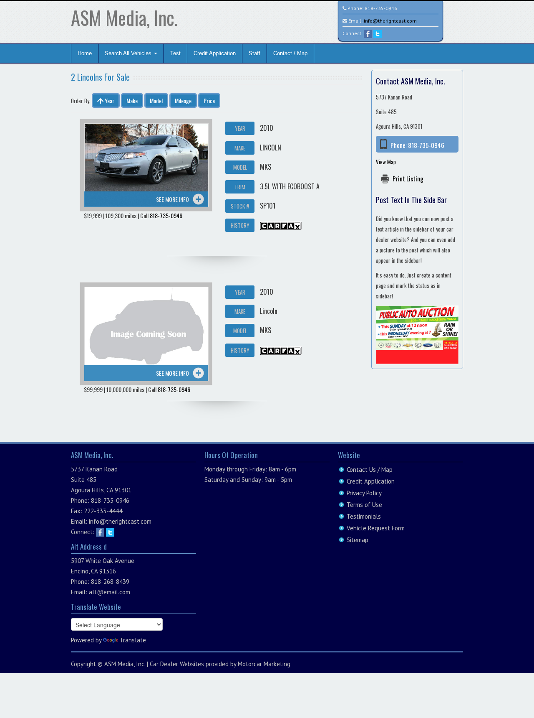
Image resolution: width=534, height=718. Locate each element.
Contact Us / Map (370, 470)
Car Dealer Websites (177, 664)
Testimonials (364, 516)
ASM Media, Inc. (124, 17)
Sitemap (357, 540)
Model (156, 100)
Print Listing (408, 178)
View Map (386, 162)
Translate (133, 640)
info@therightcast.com (390, 21)
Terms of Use (364, 505)
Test (175, 53)
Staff (254, 53)
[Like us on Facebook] (368, 33)
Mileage (183, 100)
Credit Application (215, 53)
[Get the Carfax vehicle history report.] (281, 225)
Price (209, 100)
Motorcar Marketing (264, 664)
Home (85, 53)
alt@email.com (109, 592)
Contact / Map (290, 53)
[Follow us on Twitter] (377, 33)
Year (108, 100)
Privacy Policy (364, 493)
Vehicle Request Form (376, 528)
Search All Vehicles (129, 53)
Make (132, 100)
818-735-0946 (381, 8)
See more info (172, 199)
